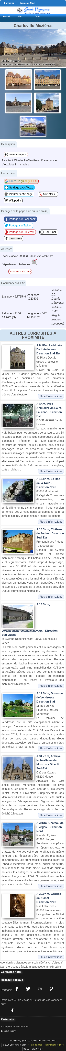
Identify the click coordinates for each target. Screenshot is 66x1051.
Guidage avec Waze (21, 187)
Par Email (51, 232)
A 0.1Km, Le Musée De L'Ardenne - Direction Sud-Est (49, 349)
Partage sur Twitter (20, 225)
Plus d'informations (50, 396)
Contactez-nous (11, 971)
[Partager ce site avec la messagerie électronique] (40, 989)
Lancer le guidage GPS (23, 181)
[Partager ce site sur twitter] (28, 989)
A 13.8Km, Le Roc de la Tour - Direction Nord (48, 483)
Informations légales (54, 1045)
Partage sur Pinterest (21, 232)
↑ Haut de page (35, 1045)
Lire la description (17, 154)
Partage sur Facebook (22, 219)
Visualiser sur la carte (20, 271)
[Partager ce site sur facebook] (17, 989)
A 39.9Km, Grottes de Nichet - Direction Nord (48, 898)
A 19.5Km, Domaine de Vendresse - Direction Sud (49, 697)
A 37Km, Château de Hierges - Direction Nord (49, 827)
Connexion (9, 3)
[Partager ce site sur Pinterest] (51, 989)
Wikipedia (15, 200)
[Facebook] (12, 1010)
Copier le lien (15, 238)
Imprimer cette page (21, 194)
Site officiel (49, 194)
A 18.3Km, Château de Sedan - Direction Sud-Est (50, 533)
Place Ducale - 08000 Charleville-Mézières (27, 256)
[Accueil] (33, 10)
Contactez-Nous (27, 3)
